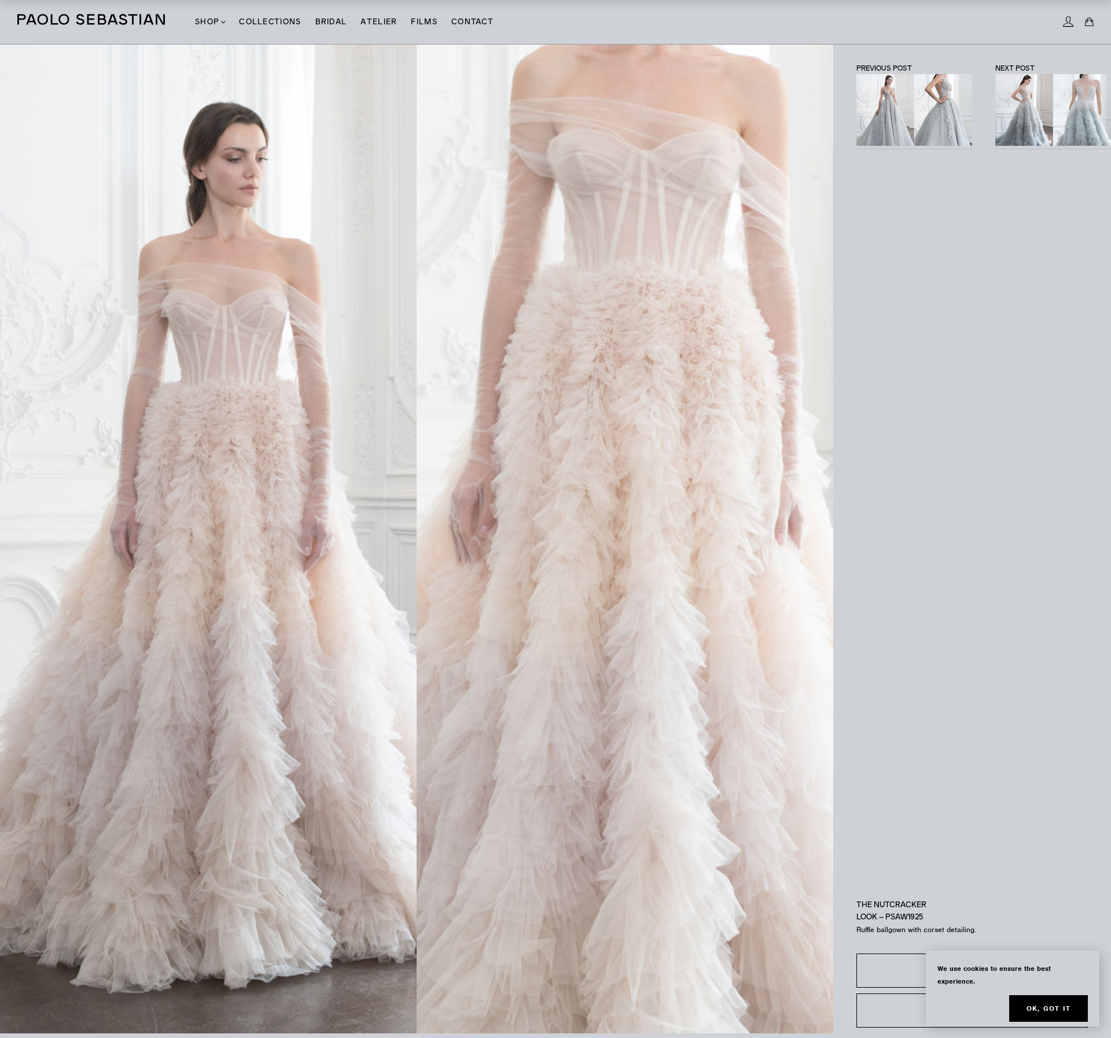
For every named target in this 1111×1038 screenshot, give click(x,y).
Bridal (331, 22)
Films (424, 22)
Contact (472, 22)
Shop (207, 22)
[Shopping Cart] (1089, 22)
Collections (270, 22)
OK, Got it (1048, 1008)
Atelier (378, 22)
